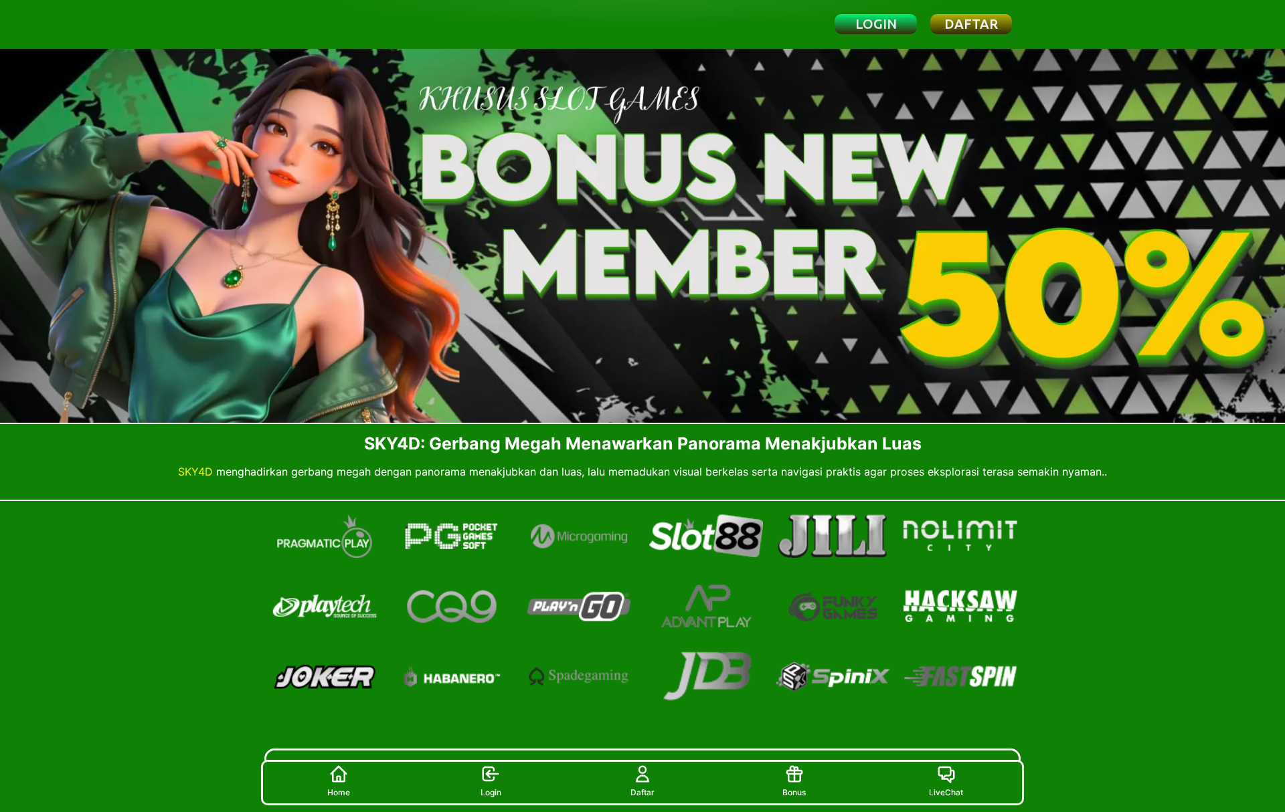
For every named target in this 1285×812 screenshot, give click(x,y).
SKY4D (195, 471)
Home (338, 792)
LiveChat (946, 792)
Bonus (794, 792)
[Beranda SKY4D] (337, 24)
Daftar (642, 792)
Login (491, 792)
